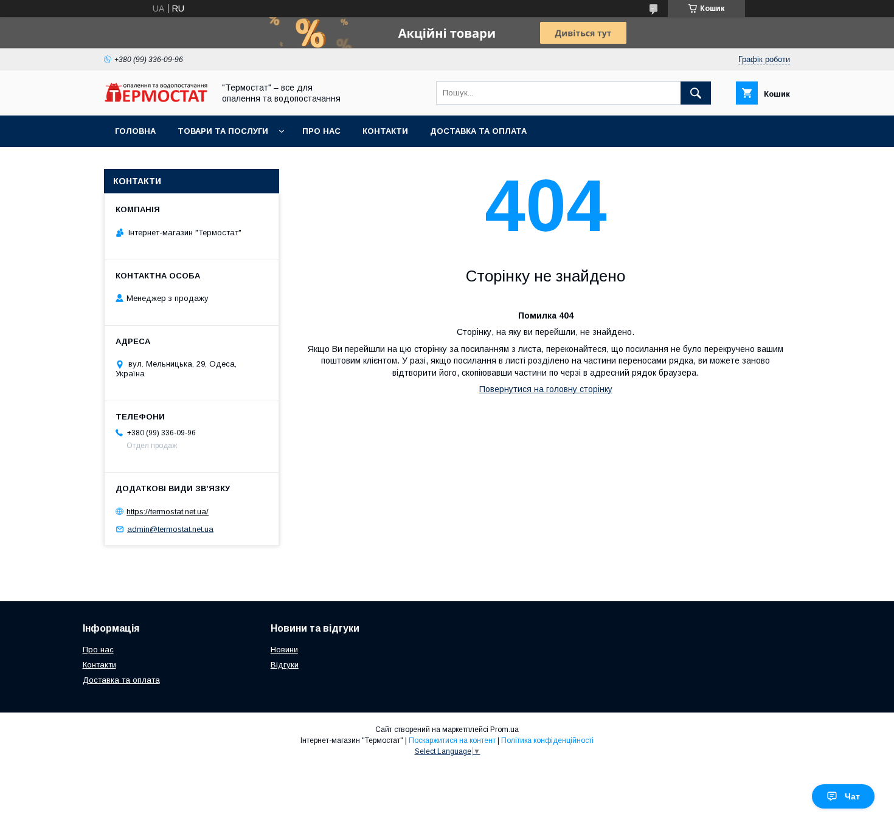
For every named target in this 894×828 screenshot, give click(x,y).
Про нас (321, 131)
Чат (852, 796)
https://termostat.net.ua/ (167, 511)
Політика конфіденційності (547, 740)
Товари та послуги (223, 131)
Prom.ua (504, 729)
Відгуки (285, 664)
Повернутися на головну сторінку (545, 389)
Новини (284, 649)
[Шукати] (696, 93)
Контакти (385, 131)
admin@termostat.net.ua (170, 529)
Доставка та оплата (478, 131)
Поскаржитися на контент (452, 740)
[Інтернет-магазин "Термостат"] (155, 99)
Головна (135, 131)
